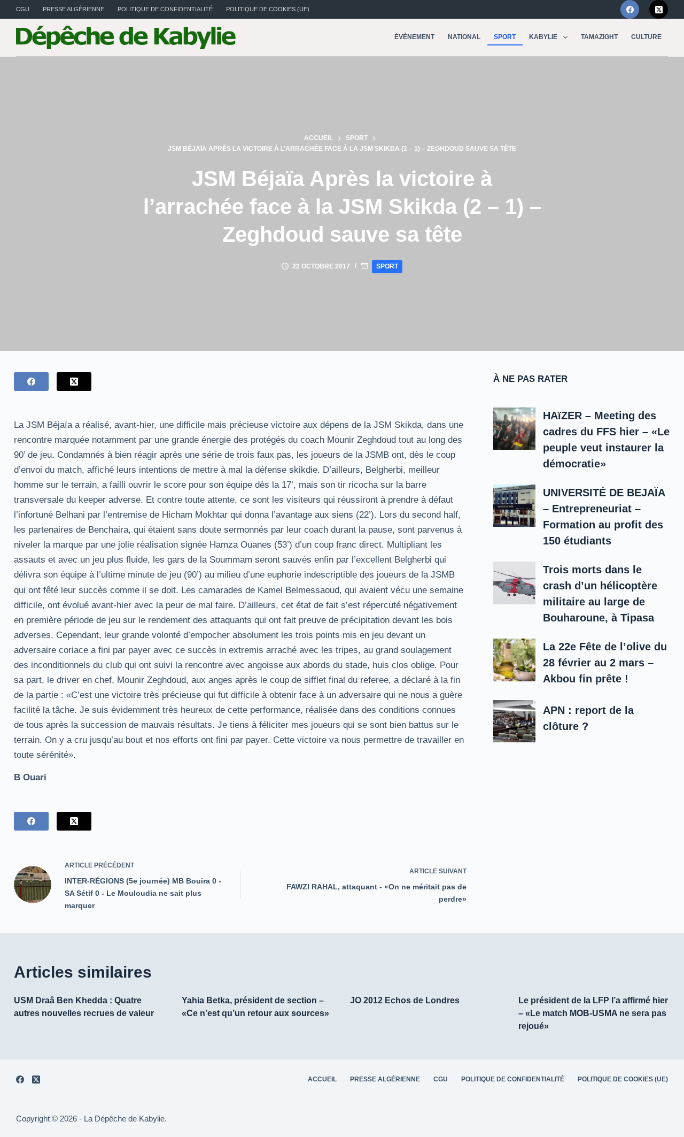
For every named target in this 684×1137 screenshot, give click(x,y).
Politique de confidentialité (165, 9)
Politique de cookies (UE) (267, 9)
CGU (22, 9)
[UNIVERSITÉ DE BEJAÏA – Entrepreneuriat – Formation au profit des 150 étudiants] (514, 506)
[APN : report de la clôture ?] (514, 721)
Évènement (414, 37)
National (464, 37)
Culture (646, 37)
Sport (505, 37)
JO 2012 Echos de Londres (405, 1000)
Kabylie (543, 37)
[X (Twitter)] (658, 9)
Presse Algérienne (73, 9)
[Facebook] (629, 9)
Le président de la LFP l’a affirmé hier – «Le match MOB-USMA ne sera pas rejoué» (593, 1013)
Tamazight (599, 37)
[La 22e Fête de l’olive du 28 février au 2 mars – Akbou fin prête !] (514, 660)
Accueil (322, 1079)
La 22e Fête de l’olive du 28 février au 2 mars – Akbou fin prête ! (605, 663)
